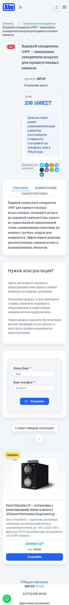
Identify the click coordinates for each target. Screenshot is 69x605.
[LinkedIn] (42, 174)
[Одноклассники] (52, 165)
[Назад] (30, 439)
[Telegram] (56, 165)
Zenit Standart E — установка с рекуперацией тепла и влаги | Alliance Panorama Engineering (30, 509)
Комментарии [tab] (45, 188)
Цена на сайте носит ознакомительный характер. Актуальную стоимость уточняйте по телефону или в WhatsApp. (41, 135)
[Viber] (47, 170)
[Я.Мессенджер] (42, 165)
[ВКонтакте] (47, 165)
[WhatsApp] (52, 170)
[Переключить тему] (20, 7)
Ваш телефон (24, 382)
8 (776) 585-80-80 (34, 594)
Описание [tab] (20, 188)
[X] (42, 170)
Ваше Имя (22, 368)
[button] (56, 7)
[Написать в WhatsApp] (7, 599)
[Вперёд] (39, 439)
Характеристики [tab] (34, 193)
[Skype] (56, 170)
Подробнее (34, 556)
